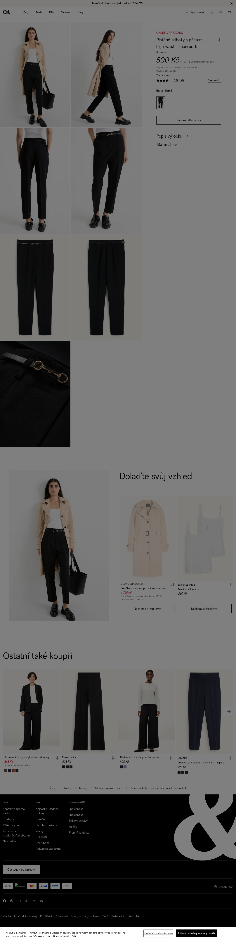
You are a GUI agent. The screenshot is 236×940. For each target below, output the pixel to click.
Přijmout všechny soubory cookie (196, 933)
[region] (118, 933)
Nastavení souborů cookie (158, 933)
